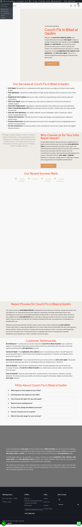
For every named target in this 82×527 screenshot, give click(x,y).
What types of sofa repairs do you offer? (26, 390)
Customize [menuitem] (21, 1)
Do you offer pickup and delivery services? (26, 407)
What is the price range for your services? (26, 416)
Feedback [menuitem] (3, 17)
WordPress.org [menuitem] (4, 9)
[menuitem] (1, 1)
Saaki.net (5, 521)
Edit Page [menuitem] (42, 1)
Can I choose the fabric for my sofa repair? (26, 399)
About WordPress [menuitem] (5, 4)
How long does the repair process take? (25, 395)
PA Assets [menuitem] (72, 1)
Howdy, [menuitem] (73, 4)
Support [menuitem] (3, 15)
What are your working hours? (22, 403)
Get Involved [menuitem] (4, 6)
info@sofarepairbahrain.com (33, 509)
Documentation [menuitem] (4, 11)
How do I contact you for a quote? (23, 412)
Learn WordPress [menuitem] (5, 13)
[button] (41, 390)
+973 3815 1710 (29, 513)
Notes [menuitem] (65, 1)
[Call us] (4, 523)
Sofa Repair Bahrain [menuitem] (10, 1)
